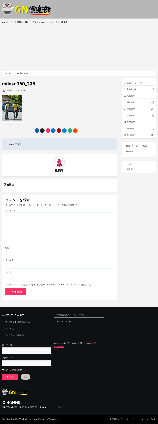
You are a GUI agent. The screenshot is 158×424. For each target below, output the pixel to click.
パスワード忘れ (64, 321)
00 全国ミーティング (133, 83)
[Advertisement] (79, 47)
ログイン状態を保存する (15, 370)
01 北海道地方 (130, 89)
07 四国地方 (129, 128)
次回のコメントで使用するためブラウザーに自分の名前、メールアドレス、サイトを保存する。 (49, 284)
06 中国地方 (129, 122)
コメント (10, 210)
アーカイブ (129, 164)
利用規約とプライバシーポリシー (72, 315)
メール (9, 260)
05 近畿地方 (129, 115)
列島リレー (145, 146)
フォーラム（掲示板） (59, 22)
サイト (8, 272)
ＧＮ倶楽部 (11, 402)
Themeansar (54, 419)
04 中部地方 (129, 109)
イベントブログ (39, 22)
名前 (8, 248)
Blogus (42, 419)
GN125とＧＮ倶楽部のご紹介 (15, 22)
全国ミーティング (132, 146)
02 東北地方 (129, 96)
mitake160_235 (18, 84)
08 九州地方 (129, 135)
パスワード (7, 358)
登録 (25, 377)
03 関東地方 (129, 102)
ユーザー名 (7, 345)
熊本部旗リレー (131, 151)
